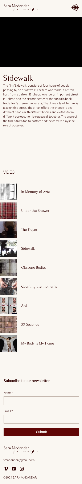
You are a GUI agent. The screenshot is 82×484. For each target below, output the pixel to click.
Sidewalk (18, 78)
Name (8, 393)
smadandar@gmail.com (18, 460)
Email (8, 411)
